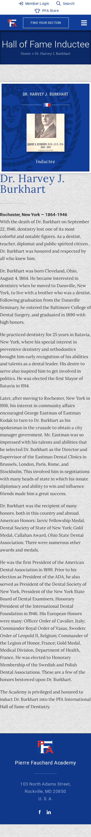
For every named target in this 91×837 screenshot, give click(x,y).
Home (26, 53)
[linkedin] (49, 812)
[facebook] (40, 812)
